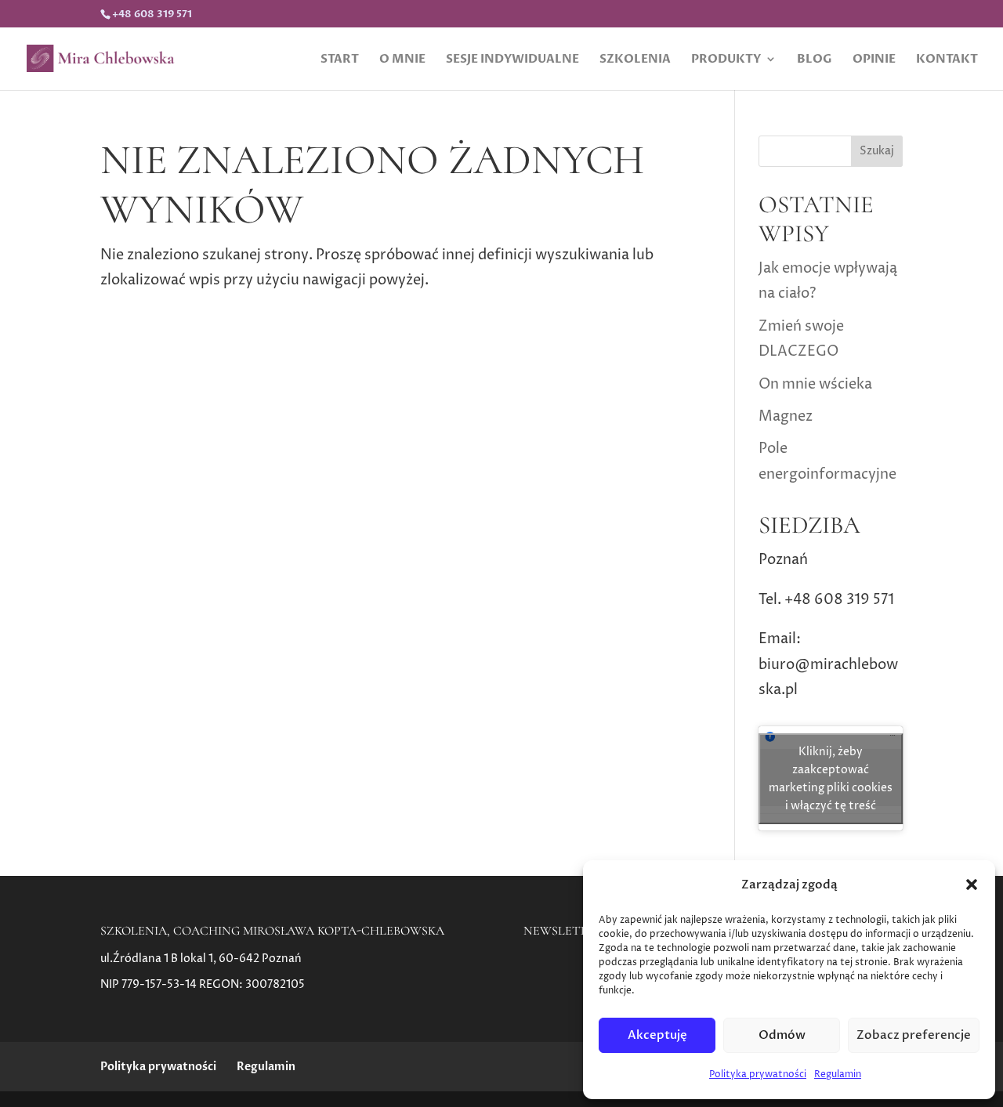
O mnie (402, 60)
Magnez (786, 416)
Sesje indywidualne (512, 60)
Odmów (782, 1035)
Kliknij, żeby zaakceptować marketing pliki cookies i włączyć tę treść (831, 778)
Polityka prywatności (757, 1074)
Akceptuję (657, 1035)
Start (339, 60)
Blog (814, 60)
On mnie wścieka (815, 384)
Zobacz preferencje (913, 1035)
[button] (971, 884)
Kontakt (947, 60)
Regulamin (837, 1074)
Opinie (874, 60)
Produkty (726, 60)
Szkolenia (635, 60)
